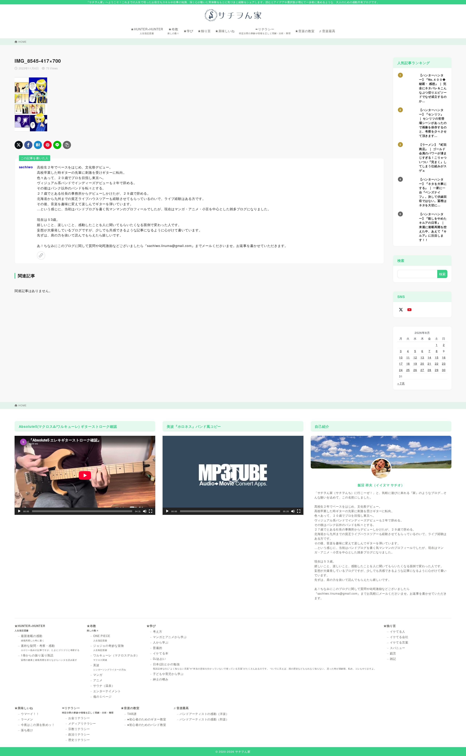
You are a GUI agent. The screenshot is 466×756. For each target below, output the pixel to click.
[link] (41, 255)
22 (437, 363)
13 (422, 357)
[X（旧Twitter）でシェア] (19, 145)
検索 (401, 260)
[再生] (19, 511)
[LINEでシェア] (57, 145)
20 (422, 363)
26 (415, 370)
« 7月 (401, 383)
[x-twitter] (400, 309)
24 (401, 370)
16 (444, 357)
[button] (233, 475)
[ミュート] (145, 511)
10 (401, 357)
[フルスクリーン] (150, 511)
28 (429, 370)
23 (444, 363)
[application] (85, 475)
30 (444, 370)
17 (401, 363)
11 (408, 357)
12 (415, 357)
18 (408, 363)
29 (437, 370)
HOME (22, 41)
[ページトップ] (457, 747)
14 (429, 357)
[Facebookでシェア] (28, 145)
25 (408, 370)
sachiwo (26, 167)
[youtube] (409, 309)
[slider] (230, 511)
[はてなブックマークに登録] (38, 145)
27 (422, 370)
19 (415, 363)
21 (429, 363)
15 (437, 357)
